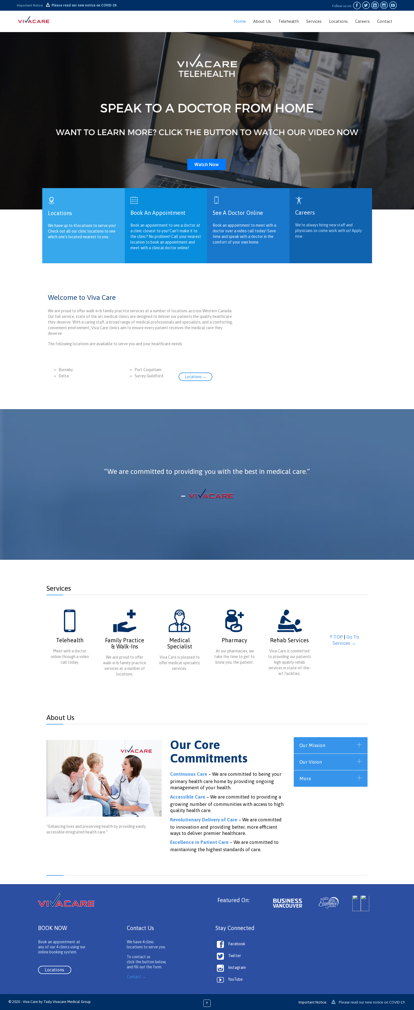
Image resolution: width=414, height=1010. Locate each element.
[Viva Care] (33, 21)
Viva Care (30, 1002)
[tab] (331, 745)
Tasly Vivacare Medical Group (67, 1002)
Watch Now (206, 164)
